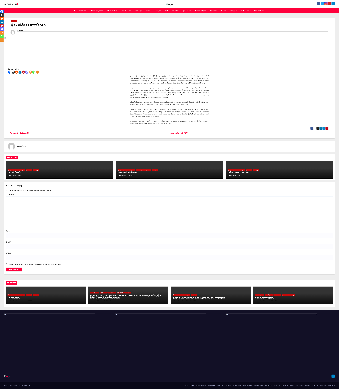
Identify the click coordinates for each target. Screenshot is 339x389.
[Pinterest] (23, 72)
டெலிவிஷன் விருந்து (200, 10)
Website (8, 253)
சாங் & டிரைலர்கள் (246, 10)
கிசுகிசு (167, 10)
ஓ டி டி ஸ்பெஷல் (187, 10)
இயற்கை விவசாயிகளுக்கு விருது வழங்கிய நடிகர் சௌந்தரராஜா (199, 297)
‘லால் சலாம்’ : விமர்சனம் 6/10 (20, 133)
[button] (333, 11)
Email (8, 242)
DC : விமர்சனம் (14, 172)
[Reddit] (16, 72)
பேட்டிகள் (223, 10)
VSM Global (27, 385)
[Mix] (30, 72)
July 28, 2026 (96, 301)
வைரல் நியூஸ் (233, 10)
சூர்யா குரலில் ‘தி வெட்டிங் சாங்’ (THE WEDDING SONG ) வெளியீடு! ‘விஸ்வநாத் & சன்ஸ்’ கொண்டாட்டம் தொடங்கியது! (125, 296)
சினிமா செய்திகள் (112, 10)
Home (186, 385)
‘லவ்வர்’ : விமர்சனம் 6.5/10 (179, 133)
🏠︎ (74, 10)
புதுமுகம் (158, 10)
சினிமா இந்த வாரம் (126, 10)
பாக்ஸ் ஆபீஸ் (175, 10)
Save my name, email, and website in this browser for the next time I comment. (35, 264)
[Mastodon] (26, 72)
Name (8, 231)
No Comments (27, 301)
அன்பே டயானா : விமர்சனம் (239, 172)
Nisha (21, 30)
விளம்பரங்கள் (213, 10)
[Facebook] (9, 72)
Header (192, 385)
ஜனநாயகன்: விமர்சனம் (127, 172)
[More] (37, 72)
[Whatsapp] (33, 72)
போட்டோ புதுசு (138, 10)
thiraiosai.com (8, 385)
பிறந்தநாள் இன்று (259, 10)
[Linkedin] (20, 72)
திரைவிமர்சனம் (83, 10)
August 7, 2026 (14, 301)
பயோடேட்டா (149, 10)
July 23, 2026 (261, 301)
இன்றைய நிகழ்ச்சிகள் (97, 10)
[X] (13, 72)
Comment (10, 194)
